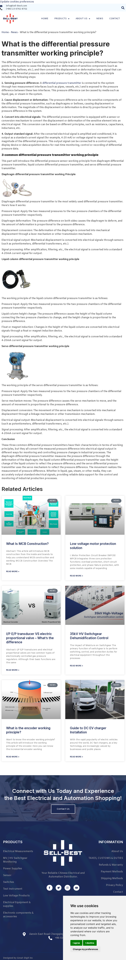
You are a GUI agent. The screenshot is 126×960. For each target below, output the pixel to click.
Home (44, 18)
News (99, 18)
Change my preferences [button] (85, 949)
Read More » (12, 571)
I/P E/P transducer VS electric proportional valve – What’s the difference (30, 638)
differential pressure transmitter (61, 83)
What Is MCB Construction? (27, 544)
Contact (114, 18)
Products (60, 18)
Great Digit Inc (25, 958)
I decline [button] (89, 943)
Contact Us (63, 809)
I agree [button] (76, 943)
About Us (81, 18)
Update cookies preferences (17, 1)
